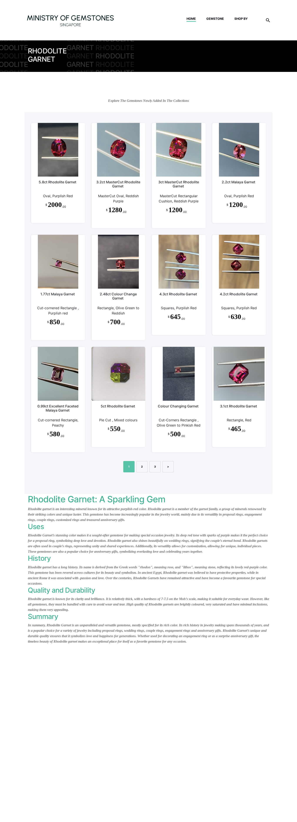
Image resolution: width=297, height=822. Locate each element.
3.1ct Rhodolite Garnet (238, 406)
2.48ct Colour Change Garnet (118, 296)
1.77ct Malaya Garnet (57, 294)
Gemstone (215, 18)
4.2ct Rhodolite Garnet (238, 294)
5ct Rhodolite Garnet (118, 406)
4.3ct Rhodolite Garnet (178, 294)
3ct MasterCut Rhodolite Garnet (178, 184)
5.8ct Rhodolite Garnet (57, 182)
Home (191, 18)
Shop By (241, 18)
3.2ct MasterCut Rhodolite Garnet (118, 184)
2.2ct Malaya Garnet (238, 182)
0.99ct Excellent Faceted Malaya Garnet (57, 408)
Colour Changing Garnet (178, 406)
